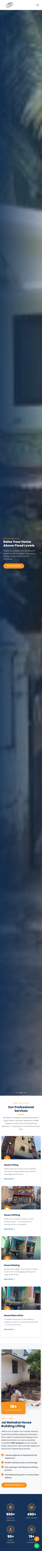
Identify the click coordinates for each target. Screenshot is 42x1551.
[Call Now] (36, 1538)
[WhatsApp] (36, 1545)
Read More (8, 1179)
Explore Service (14, 566)
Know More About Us (14, 1485)
